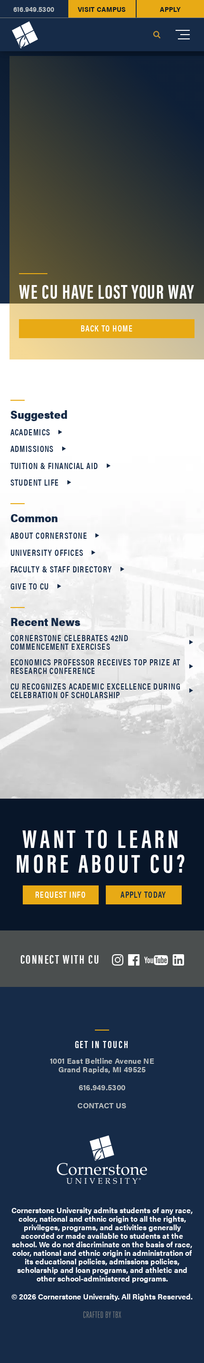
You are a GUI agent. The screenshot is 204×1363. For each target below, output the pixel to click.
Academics (30, 432)
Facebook (133, 960)
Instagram (117, 960)
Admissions (32, 448)
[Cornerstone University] (25, 34)
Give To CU (29, 586)
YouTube (156, 960)
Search (156, 35)
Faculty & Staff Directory (61, 569)
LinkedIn (178, 960)
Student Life (34, 482)
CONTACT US (101, 1105)
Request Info (60, 894)
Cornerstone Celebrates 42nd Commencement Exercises (69, 642)
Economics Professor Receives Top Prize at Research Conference (95, 666)
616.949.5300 (34, 9)
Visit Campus (102, 9)
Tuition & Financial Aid (54, 465)
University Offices (47, 552)
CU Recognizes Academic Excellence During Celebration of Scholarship (95, 690)
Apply (170, 9)
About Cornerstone (48, 535)
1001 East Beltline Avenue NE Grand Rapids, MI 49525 (102, 1065)
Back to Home (107, 328)
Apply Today (144, 894)
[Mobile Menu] (182, 34)
